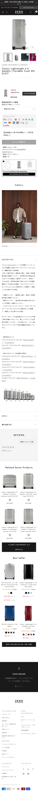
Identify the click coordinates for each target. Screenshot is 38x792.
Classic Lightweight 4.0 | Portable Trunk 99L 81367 (28, 624)
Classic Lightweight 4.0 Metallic (19, 545)
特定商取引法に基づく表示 (9, 775)
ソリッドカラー (9, 340)
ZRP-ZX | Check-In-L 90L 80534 (10, 623)
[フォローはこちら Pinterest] (33, 767)
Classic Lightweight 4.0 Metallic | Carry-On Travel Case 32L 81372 (28, 492)
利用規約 (4, 749)
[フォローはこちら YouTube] (23, 771)
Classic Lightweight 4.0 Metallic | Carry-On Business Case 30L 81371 (9, 492)
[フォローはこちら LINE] (28, 771)
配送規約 (4, 719)
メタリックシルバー (28, 343)
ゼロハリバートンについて (28, 719)
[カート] (35, 10)
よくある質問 (6, 745)
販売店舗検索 (25, 728)
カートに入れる (30, 91)
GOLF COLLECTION (28, 5)
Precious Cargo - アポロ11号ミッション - (28, 724)
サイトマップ (6, 765)
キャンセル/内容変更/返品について (9, 723)
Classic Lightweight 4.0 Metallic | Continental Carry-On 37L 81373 (10, 527)
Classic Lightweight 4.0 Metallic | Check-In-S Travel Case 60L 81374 (28, 527)
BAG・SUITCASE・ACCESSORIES (9, 5)
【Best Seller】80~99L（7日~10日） (19, 642)
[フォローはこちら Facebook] (23, 767)
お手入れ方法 (6, 739)
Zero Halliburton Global (28, 731)
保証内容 (4, 730)
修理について (6, 727)
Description (7, 257)
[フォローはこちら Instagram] (28, 767)
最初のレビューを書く (27, 440)
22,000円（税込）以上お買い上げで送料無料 (19, 2)
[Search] (7, 10)
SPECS (4, 414)
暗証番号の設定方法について (9, 735)
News (22, 714)
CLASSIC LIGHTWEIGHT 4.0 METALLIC (15, 63)
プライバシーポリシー (8, 768)
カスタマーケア (6, 712)
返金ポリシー (6, 752)
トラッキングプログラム (9, 742)
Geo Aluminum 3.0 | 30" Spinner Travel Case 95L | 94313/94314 (9, 583)
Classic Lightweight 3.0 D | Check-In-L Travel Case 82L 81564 (28, 583)
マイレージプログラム (8, 755)
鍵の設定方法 (7, 422)
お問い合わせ (6, 715)
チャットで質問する (19, 140)
